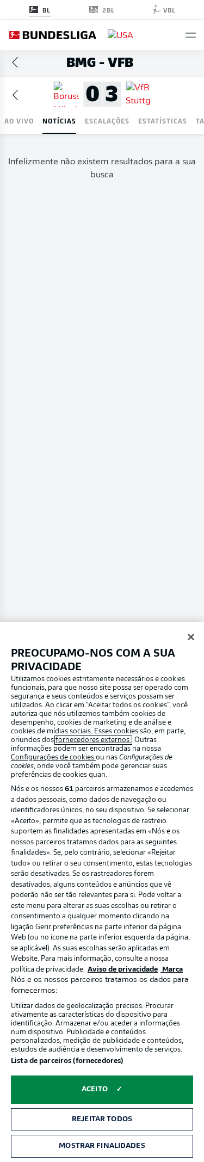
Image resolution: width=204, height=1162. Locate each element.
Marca (171, 969)
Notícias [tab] (59, 120)
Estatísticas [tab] (162, 120)
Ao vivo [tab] (19, 120)
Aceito (95, 1089)
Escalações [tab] (107, 120)
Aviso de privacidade (123, 969)
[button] (190, 35)
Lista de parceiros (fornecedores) (67, 1061)
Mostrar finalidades (102, 1145)
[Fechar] (191, 637)
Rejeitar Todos (102, 1119)
